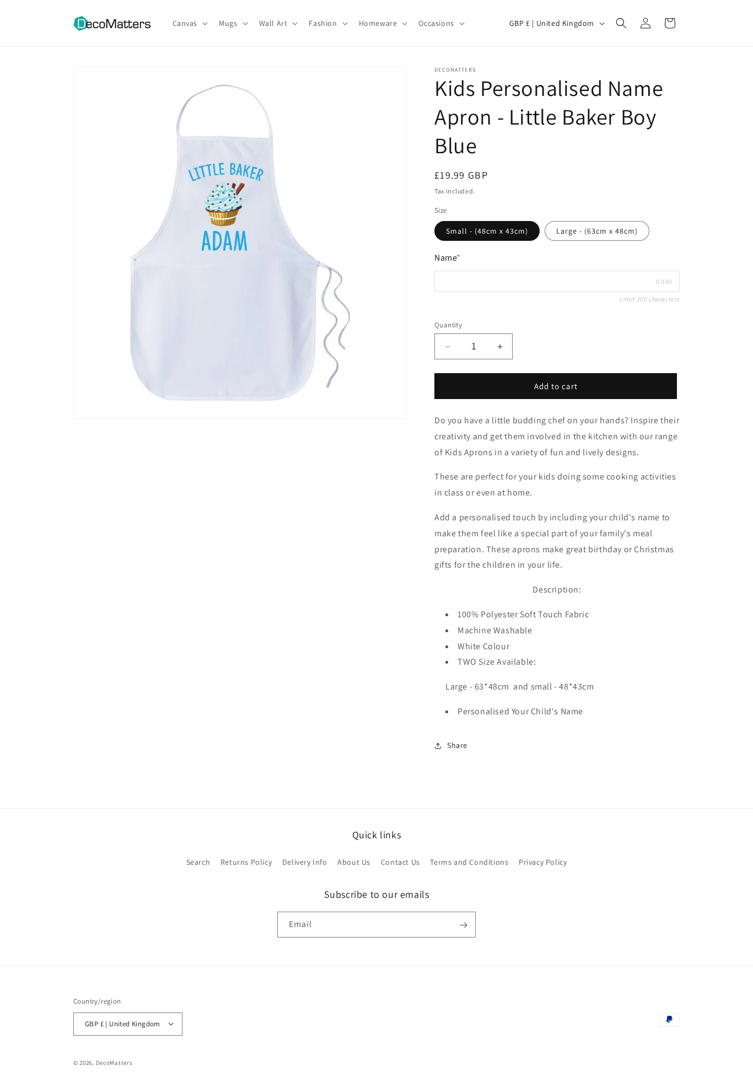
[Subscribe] (463, 925)
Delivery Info (304, 861)
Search (198, 861)
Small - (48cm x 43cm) (487, 231)
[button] (189, 23)
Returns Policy (246, 861)
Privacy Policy (543, 861)
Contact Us (400, 861)
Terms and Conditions (469, 861)
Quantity (448, 325)
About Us (353, 861)
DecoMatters (114, 1062)
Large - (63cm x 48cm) (597, 231)
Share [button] (457, 745)
